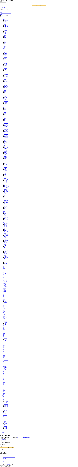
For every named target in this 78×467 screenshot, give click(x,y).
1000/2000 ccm (5, 410)
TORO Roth (4, 365)
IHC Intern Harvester (5, 317)
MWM (3, 344)
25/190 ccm (5, 419)
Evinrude (3, 378)
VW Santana (5, 255)
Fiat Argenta (5, 67)
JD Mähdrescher (5, 322)
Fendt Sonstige (5, 302)
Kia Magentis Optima (6, 110)
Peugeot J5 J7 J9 (5, 182)
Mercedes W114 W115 (6, 136)
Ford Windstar (5, 92)
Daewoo (3, 59)
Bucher (3, 274)
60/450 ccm (5, 411)
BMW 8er (5, 43)
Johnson (3, 379)
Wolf (3, 374)
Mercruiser (4, 380)
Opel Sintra (5, 175)
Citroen (3, 49)
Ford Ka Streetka (5, 87)
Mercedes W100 (5, 133)
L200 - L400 (5, 143)
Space (4, 146)
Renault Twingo (5, 192)
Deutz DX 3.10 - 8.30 (5, 286)
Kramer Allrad (4, 329)
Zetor (3, 376)
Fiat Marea (5, 72)
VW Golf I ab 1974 (6, 237)
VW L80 (5, 246)
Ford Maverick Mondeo (6, 88)
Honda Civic (5, 96)
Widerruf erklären (4, 458)
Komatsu (3, 328)
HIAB (3, 313)
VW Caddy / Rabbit (6, 234)
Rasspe (3, 350)
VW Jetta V (5, 243)
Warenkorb (1, 12)
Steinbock (4, 393)
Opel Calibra (5, 163)
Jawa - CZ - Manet (4, 409)
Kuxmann (4, 332)
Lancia (3, 115)
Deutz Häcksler (4, 288)
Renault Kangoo (5, 189)
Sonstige (5, 37)
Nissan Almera (5, 148)
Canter (4, 140)
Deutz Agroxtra (4, 285)
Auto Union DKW (4, 39)
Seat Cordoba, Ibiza (6, 200)
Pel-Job (3, 347)
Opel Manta (5, 169)
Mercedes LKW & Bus (6, 127)
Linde (3, 391)
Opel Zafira (5, 178)
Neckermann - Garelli (5, 415)
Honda (3, 95)
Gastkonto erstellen (3, 7)
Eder (3, 295)
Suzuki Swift (5, 218)
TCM (3, 394)
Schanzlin (4, 355)
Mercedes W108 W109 (6, 134)
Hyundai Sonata (5, 103)
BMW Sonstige (5, 44)
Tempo (3, 220)
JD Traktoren (5, 324)
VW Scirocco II (5, 256)
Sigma (4, 145)
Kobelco (3, 327)
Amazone (4, 268)
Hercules (3, 400)
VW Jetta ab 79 (5, 242)
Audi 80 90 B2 (5, 22)
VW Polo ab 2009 (5, 254)
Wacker (3, 372)
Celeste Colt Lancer (6, 141)
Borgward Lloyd (4, 46)
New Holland (4, 345)
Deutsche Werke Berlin (5, 280)
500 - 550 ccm (5, 427)
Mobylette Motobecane (5, 413)
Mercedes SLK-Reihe (6, 131)
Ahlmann (3, 267)
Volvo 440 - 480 (5, 225)
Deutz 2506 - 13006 (5, 281)
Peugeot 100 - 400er (6, 179)
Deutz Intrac (4, 289)
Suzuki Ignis (5, 215)
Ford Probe (5, 89)
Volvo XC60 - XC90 (6, 231)
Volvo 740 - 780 (5, 226)
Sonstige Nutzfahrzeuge (6, 210)
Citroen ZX (5, 58)
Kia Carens (5, 108)
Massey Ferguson (4, 337)
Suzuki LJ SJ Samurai (6, 217)
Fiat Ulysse (5, 79)
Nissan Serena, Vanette (6, 155)
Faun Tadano (4, 299)
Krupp (3, 330)
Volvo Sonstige (5, 230)
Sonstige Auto (5, 209)
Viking (3, 371)
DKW (3, 398)
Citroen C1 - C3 (5, 52)
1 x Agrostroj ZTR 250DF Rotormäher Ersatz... (6, 13)
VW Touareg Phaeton (6, 262)
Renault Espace (5, 188)
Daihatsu (3, 60)
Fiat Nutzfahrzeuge (6, 74)
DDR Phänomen (5, 63)
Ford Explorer (5, 85)
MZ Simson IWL (4, 414)
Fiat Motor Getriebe (6, 73)
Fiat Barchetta (5, 68)
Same (3, 353)
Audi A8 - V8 (5, 30)
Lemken (3, 335)
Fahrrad (3, 399)
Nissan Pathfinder (5, 153)
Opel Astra (5, 162)
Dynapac (3, 294)
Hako (3, 310)
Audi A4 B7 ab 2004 (6, 26)
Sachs (3, 352)
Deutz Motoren (4, 291)
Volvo (3, 222)
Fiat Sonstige (5, 77)
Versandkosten (8, 464)
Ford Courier (5, 84)
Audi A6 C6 (5, 29)
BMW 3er (5, 41)
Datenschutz (4, 455)
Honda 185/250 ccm (6, 403)
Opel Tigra (5, 176)
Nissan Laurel (5, 151)
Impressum (4, 456)
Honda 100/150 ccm (6, 401)
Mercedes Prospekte (6, 129)
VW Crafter (5, 236)
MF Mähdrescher (5, 339)
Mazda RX (5, 120)
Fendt (3, 300)
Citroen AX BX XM (6, 51)
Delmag (3, 279)
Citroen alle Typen (5, 50)
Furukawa (4, 306)
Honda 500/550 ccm (6, 405)
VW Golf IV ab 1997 (6, 239)
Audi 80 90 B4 (5, 23)
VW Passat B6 (5, 251)
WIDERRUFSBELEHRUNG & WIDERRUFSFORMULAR (9, 457)
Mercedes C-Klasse (6, 123)
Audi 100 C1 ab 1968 (6, 21)
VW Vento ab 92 (5, 263)
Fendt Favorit (5, 301)
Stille (3, 363)
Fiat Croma (5, 70)
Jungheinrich (4, 390)
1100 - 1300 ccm (5, 424)
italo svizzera (4, 318)
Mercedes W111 (5, 135)
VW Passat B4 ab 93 (6, 250)
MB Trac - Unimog (4, 340)
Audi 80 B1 (5, 24)
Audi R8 (5, 32)
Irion (3, 389)
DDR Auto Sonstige (6, 61)
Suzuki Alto (5, 213)
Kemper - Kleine (4, 326)
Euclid (3, 296)
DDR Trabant (5, 64)
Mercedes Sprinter (5, 132)
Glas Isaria (4, 307)
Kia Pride (5, 112)
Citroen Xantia (5, 57)
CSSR (4, 34)
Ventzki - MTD (4, 369)
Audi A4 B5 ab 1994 (6, 25)
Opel (3, 159)
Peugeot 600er (5, 180)
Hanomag (4, 311)
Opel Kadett (5, 168)
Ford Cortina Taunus (6, 83)
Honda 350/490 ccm (6, 404)
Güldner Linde (4, 308)
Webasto (3, 264)
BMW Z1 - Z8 (5, 45)
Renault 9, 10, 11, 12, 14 (6, 186)
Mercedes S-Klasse (6, 130)
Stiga (3, 362)
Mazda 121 (5, 118)
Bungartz (3, 275)
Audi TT (5, 33)
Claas (3, 277)
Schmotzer (4, 356)
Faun (3, 298)
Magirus (3, 116)
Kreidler (3, 412)
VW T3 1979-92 (5, 259)
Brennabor (4, 47)
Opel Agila (5, 160)
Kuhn (3, 331)
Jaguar (3, 107)
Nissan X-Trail (5, 158)
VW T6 (4, 261)
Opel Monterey (5, 170)
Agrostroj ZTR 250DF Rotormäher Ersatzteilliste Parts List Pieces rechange (24, 437)
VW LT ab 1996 (5, 247)
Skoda (3, 204)
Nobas (3, 346)
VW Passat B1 (5, 248)
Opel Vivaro (5, 177)
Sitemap (3, 461)
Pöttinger (3, 349)
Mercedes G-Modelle (6, 126)
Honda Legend (5, 97)
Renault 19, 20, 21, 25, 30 (6, 185)
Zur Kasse (1, 14)
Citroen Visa (5, 56)
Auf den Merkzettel (3, 439)
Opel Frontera (5, 167)
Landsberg (4, 334)
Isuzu (3, 106)
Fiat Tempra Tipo (5, 78)
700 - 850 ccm (5, 428)
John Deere (4, 320)
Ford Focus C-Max (6, 86)
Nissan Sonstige (5, 156)
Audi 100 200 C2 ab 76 (6, 20)
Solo (3, 357)
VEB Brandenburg (4, 366)
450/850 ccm (5, 420)
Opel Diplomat (5, 166)
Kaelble (3, 325)
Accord (3, 266)
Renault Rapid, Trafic (6, 191)
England (5, 35)
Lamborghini (4, 333)
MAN (3, 336)
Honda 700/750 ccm (6, 406)
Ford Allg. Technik (6, 81)
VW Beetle (5, 233)
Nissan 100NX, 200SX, (6, 147)
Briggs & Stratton (4, 273)
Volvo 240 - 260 (5, 224)
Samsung (3, 354)
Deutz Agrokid (4, 283)
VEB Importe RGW (5, 367)
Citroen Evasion (5, 54)
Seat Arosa (5, 199)
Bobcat (3, 272)
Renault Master (5, 190)
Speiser (3, 361)
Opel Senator (5, 174)
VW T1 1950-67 (5, 258)
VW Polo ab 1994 (5, 253)
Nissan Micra (5, 152)
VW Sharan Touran (6, 257)
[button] (39, 5)
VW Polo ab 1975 (5, 252)
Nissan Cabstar (5, 149)
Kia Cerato (5, 109)
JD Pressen (5, 323)
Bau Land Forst (2, 265)
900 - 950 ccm (5, 429)
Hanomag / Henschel (5, 94)
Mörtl (3, 343)
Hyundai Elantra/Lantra (6, 100)
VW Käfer (5, 245)
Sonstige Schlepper (6, 360)
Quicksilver (4, 382)
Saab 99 (4, 196)
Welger (3, 373)
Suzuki (3, 383)
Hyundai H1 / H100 (6, 101)
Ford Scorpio (5, 90)
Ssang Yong (4, 211)
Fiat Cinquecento (5, 69)
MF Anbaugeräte (5, 338)
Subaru (3, 212)
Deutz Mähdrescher (4, 290)
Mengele (3, 341)
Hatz (3, 312)
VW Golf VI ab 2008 (6, 240)
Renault (3, 184)
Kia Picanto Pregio (6, 111)
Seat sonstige (5, 203)
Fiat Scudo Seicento (6, 76)
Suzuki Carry (5, 214)
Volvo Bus (5, 228)
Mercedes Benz (4, 121)
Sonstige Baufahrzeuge (6, 358)
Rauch (3, 351)
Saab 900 (5, 195)
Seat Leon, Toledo (5, 201)
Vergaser (3, 221)
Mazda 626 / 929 (5, 119)
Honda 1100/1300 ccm (6, 402)
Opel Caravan (5, 164)
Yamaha (3, 384)
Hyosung (3, 408)
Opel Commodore (5, 165)
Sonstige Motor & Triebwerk (6, 359)
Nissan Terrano (5, 157)
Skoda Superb (5, 208)
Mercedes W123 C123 (6, 137)
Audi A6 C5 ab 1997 (6, 28)
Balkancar (4, 385)
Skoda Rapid (5, 207)
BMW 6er (5, 42)
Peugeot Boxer (5, 181)
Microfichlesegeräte (4, 342)
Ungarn (4, 38)
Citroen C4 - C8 (5, 53)
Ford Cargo (5, 82)
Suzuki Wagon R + (6, 219)
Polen (4, 36)
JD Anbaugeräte (5, 321)
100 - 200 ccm (5, 423)
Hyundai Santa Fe (5, 102)
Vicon (3, 370)
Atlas (3, 269)
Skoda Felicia (5, 206)
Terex (3, 364)
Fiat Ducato (5, 71)
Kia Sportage (5, 114)
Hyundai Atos (5, 99)
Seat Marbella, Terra (6, 202)
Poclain (3, 348)
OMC (3, 381)
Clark (3, 387)
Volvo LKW (5, 229)
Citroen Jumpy (5, 55)
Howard (3, 315)
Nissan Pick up (5, 154)
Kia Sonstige (5, 113)
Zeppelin (3, 375)
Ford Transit (5, 91)
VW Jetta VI (5, 244)
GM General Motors (5, 93)
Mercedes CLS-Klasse (6, 125)
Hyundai (3, 98)
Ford (3, 305)
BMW (3, 40)
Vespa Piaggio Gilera (5, 422)
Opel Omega (5, 173)
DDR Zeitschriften (5, 65)
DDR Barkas (5, 62)
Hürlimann (4, 316)
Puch (3, 416)
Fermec (3, 303)
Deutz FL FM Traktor (5, 287)
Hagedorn (4, 309)
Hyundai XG (5, 105)
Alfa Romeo (4, 19)
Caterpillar (4, 276)
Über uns (3, 462)
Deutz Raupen (4, 292)
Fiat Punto (5, 75)
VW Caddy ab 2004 (6, 235)
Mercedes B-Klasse (6, 122)
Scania (3, 197)
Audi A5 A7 (5, 27)
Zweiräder (2, 395)
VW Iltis (5, 241)
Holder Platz (4, 314)
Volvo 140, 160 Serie (6, 223)
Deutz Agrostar (4, 284)
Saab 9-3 (5, 193)
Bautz (3, 270)
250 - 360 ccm (5, 425)
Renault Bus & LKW (6, 187)
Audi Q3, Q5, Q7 (5, 31)
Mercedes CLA (5, 124)
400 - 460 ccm (5, 426)
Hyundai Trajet (5, 104)
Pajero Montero (5, 144)
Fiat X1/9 (5, 80)
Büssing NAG (4, 48)
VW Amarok (5, 232)
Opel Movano (5, 171)
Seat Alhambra (5, 198)
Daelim (3, 397)
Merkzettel (1, 10)
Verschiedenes (2, 432)
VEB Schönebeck (4, 368)
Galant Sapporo (5, 142)
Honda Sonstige (5, 407)
